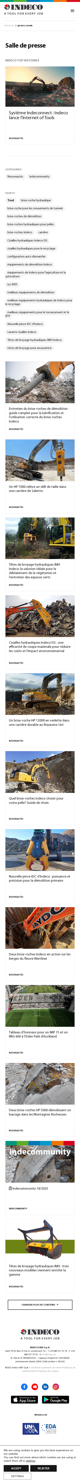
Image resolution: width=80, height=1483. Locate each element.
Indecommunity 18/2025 (30, 1189)
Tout (10, 200)
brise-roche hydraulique (36, 200)
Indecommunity (39, 176)
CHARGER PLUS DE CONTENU (38, 1305)
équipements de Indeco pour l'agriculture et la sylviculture (35, 274)
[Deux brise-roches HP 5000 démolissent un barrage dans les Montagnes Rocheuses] (40, 1084)
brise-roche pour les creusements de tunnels (35, 208)
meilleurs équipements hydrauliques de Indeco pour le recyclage (38, 302)
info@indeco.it (49, 1354)
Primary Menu (72, 11)
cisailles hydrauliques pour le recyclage (31, 248)
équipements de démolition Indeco (29, 264)
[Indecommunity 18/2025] (40, 1162)
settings (30, 1460)
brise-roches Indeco (19, 232)
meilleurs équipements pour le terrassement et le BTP (37, 314)
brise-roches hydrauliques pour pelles (30, 224)
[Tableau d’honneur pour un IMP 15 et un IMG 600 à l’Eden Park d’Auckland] (40, 1006)
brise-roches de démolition (24, 216)
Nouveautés (16, 139)
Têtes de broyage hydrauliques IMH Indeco (34, 340)
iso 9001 (12, 284)
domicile (9, 25)
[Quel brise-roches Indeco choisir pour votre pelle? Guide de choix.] (40, 772)
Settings (17, 1476)
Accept (16, 1468)
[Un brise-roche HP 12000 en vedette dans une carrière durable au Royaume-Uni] (40, 694)
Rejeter (43, 1468)
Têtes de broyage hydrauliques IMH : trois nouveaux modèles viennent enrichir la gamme (39, 1271)
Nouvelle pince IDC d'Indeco (25, 324)
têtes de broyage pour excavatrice (29, 348)
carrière (43, 232)
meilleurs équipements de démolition (30, 292)
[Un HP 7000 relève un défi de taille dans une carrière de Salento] (40, 460)
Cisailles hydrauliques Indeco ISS (27, 240)
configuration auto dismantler (26, 256)
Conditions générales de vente (45, 1368)
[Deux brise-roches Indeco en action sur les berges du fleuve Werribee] (40, 928)
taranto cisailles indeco (21, 332)
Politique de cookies (48, 1371)
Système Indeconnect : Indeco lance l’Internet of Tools (38, 115)
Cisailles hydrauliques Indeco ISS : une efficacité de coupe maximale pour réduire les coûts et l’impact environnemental (39, 647)
